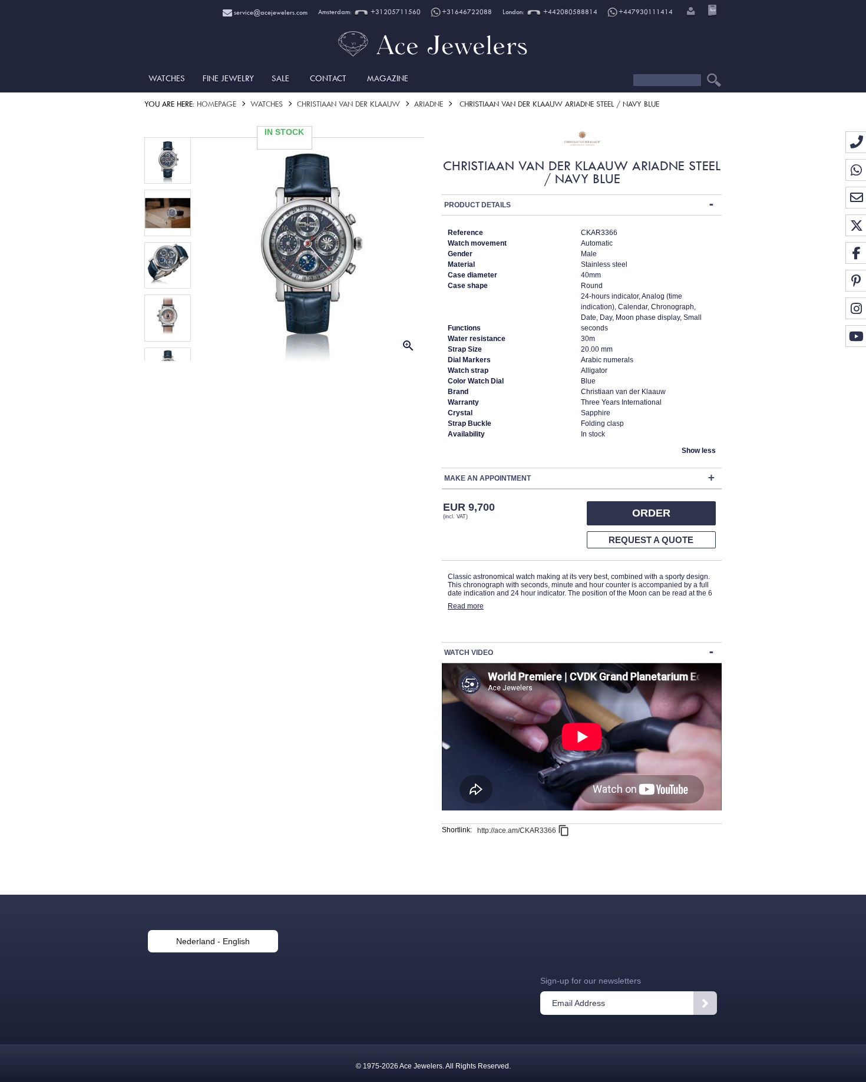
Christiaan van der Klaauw (348, 104)
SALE (280, 78)
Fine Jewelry (228, 78)
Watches (166, 78)
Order (651, 513)
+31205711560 (395, 12)
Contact (328, 78)
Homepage (216, 104)
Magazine (387, 78)
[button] (689, 12)
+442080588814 (569, 12)
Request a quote (651, 540)
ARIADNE (428, 104)
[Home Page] (433, 56)
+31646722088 (467, 12)
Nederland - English (213, 941)
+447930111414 (646, 12)
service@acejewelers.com (270, 12)
